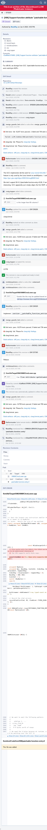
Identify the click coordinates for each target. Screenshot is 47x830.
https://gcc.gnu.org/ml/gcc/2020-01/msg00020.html (21, 178)
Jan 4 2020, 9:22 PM (12, 161)
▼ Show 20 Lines (41, 584)
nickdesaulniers (12, 45)
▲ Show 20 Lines (14, 584)
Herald (8, 95)
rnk (8, 48)
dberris (9, 41)
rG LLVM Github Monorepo (12, 83)
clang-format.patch (37, 153)
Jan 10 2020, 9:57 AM (13, 368)
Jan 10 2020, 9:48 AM (13, 355)
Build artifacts (8, 153)
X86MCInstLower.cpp (19, 476)
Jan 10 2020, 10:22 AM (13, 425)
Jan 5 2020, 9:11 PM (12, 264)
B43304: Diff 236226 (39, 255)
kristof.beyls (11, 43)
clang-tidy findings (30, 142)
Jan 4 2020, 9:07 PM (12, 110)
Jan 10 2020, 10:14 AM (13, 399)
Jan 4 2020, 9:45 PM (12, 212)
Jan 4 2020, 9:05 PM (12, 91)
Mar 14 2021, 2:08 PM (13, 434)
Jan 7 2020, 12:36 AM (13, 348)
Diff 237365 (34, 352)
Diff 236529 (34, 306)
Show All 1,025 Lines (28, 499)
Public (17, 22)
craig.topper (11, 50)
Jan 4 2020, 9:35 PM (12, 194)
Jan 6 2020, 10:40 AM (13, 284)
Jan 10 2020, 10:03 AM (13, 389)
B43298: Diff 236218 (39, 159)
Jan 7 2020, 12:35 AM (13, 322)
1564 (8, 202)
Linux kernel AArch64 (38, 173)
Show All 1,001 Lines (27, 736)
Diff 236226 (34, 209)
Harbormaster (11, 159)
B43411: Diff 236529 (39, 345)
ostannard (36, 282)
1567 (8, 296)
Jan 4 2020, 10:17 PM (13, 232)
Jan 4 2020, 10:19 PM (13, 257)
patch (5, 149)
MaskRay (14, 27)
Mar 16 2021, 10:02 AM (13, 443)
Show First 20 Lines (13, 499)
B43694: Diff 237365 (39, 422)
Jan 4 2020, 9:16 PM (12, 120)
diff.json (17, 153)
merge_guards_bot (13, 124)
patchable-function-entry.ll (20, 482)
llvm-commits (30, 100)
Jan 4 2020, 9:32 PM (18, 168)
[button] (45, 2)
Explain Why (10, 386)
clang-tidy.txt (25, 153)
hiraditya (39, 100)
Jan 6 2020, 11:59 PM (13, 309)
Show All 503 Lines (27, 584)
